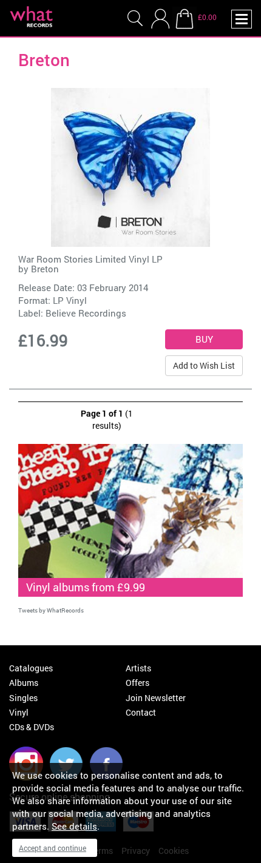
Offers (137, 682)
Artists (138, 668)
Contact (141, 712)
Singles (23, 697)
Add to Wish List (204, 365)
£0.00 (207, 17)
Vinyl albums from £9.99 (85, 587)
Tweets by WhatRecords (51, 610)
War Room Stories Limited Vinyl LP (90, 259)
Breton (45, 269)
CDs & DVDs (31, 727)
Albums (23, 682)
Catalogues (31, 668)
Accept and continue (52, 848)
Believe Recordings (86, 313)
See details (74, 826)
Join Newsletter (156, 697)
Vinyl (19, 712)
